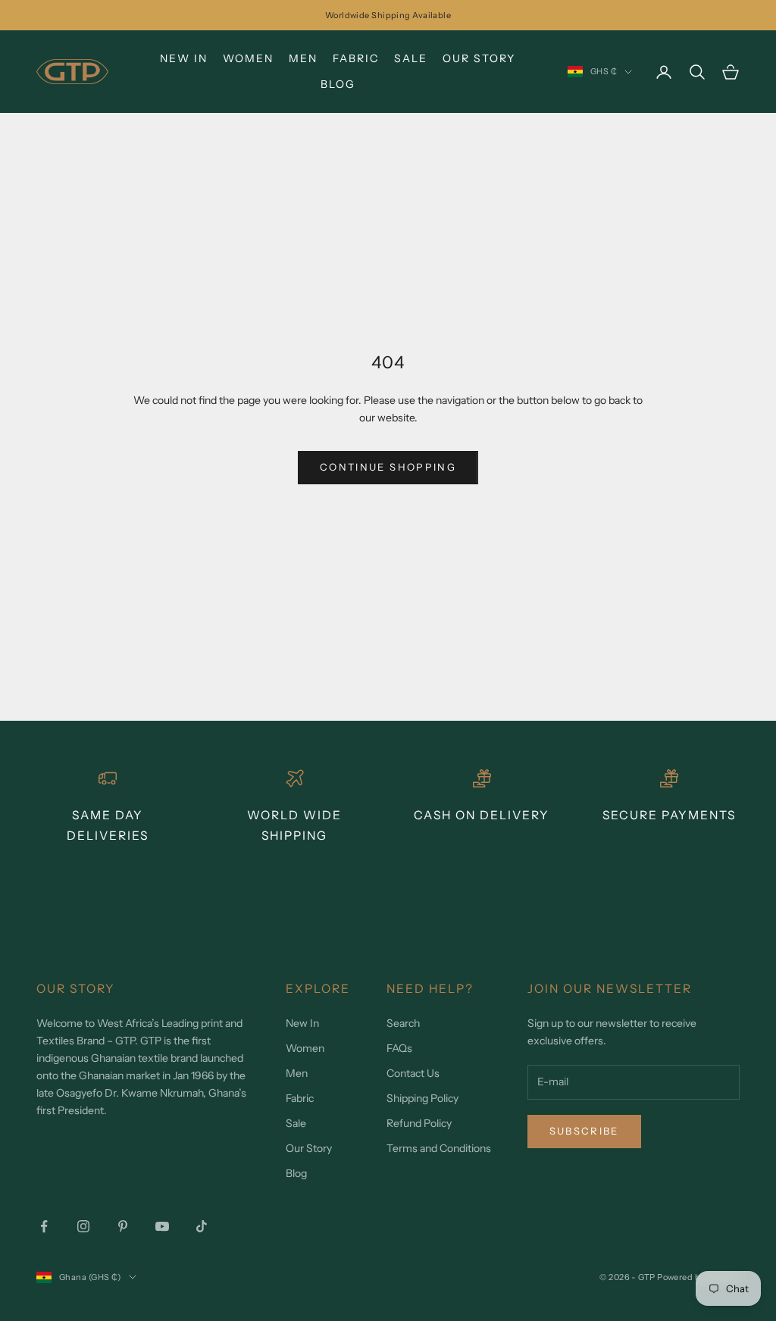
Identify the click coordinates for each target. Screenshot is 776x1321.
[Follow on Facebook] (44, 1226)
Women (248, 58)
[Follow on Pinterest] (122, 1226)
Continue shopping (388, 467)
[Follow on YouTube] (162, 1226)
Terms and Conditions (438, 1148)
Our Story (479, 58)
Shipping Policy (422, 1098)
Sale (410, 58)
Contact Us (413, 1073)
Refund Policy (419, 1123)
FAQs (399, 1048)
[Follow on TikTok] (201, 1226)
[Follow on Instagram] (83, 1226)
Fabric (356, 58)
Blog (338, 84)
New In (184, 58)
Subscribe (584, 1131)
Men (303, 58)
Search (403, 1023)
